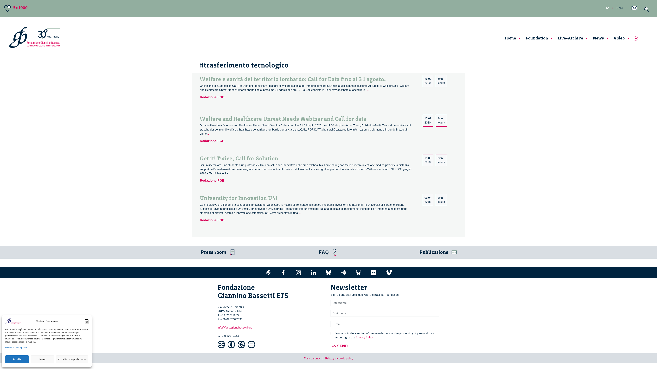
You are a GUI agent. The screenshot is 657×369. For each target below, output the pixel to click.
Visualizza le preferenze (72, 359)
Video (619, 38)
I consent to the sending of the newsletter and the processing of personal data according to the (384, 335)
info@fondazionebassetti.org (235, 327)
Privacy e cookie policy (16, 347)
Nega (42, 359)
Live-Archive (570, 38)
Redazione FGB (212, 97)
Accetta (17, 359)
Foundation (537, 38)
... (368, 89)
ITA (607, 8)
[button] (86, 321)
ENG (619, 8)
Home (510, 38)
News (598, 38)
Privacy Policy (364, 337)
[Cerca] (645, 9)
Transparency (312, 358)
